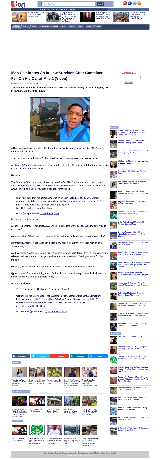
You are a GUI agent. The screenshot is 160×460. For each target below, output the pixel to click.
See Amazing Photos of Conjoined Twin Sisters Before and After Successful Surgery (137, 15)
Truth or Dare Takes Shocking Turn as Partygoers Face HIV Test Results (133, 314)
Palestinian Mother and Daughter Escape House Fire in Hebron (131, 294)
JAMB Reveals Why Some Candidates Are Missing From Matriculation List (133, 358)
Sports (72, 26)
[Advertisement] (80, 49)
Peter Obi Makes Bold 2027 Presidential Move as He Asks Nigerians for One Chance (134, 265)
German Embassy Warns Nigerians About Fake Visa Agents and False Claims (132, 234)
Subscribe (128, 82)
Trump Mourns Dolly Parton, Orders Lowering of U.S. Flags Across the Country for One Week (132, 132)
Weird (89, 26)
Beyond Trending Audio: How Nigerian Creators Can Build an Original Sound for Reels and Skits (19, 412)
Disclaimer (65, 452)
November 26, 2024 (49, 213)
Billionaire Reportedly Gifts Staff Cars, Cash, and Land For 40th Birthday (133, 304)
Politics (25, 26)
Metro (80, 26)
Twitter (108, 452)
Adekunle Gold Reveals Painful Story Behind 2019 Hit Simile (132, 409)
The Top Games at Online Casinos (131, 336)
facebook (102, 452)
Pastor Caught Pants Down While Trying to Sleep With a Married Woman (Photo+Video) (103, 15)
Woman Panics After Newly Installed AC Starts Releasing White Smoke (133, 142)
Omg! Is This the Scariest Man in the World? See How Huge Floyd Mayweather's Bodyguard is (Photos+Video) (69, 17)
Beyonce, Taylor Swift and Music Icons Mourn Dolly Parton (133, 203)
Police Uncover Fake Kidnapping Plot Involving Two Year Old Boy (132, 348)
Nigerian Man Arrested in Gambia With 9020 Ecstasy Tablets (133, 388)
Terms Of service (83, 452)
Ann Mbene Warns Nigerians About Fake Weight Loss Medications (132, 182)
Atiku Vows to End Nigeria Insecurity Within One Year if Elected (132, 398)
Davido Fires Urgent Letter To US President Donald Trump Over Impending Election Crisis (72, 383)
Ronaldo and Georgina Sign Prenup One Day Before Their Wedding (37, 381)
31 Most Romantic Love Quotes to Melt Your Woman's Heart (36, 14)
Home (44, 9)
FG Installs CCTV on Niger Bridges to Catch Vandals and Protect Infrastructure (89, 411)
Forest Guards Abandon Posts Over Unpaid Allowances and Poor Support (133, 284)
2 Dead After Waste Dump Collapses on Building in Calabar (53, 411)
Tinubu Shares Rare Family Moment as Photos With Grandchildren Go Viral (90, 382)
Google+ (113, 452)
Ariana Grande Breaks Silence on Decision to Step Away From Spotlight (133, 274)
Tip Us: (68, 9)
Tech (63, 26)
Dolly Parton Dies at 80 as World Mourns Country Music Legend (131, 223)
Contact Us (54, 9)
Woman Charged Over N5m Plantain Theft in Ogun (54, 381)
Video (98, 26)
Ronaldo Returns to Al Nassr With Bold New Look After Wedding (133, 325)
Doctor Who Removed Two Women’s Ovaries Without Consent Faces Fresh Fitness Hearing (133, 379)
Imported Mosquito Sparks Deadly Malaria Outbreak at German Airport (72, 441)
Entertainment (44, 26)
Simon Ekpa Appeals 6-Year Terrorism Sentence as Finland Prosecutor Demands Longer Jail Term (90, 442)
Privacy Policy (73, 452)
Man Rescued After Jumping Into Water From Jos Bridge (71, 411)
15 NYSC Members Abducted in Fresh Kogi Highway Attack (133, 152)
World (34, 26)
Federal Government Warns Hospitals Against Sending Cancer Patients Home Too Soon (133, 369)
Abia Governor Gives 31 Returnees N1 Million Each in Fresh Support (133, 253)
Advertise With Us (94, 452)
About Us (51, 452)
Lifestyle (54, 26)
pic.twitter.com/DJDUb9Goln (30, 306)
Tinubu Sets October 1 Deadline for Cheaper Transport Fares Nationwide (54, 441)
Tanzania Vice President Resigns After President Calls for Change (133, 213)
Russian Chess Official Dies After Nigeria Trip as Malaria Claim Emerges (133, 192)
